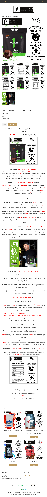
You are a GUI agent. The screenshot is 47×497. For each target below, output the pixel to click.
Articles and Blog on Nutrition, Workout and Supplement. (11, 478)
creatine (38, 305)
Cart (44, 1)
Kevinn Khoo (23, 400)
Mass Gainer (18, 135)
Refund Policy (24, 494)
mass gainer (19, 173)
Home (3, 16)
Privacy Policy (18, 494)
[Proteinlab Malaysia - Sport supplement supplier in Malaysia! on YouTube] (29, 475)
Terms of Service (13, 494)
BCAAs (19, 348)
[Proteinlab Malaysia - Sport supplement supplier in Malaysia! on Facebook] (25, 475)
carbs (22, 330)
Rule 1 (19, 169)
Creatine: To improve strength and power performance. (14, 313)
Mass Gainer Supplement (29, 169)
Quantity (3, 121)
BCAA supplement (34, 304)
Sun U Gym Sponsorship (6, 479)
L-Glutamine (12, 305)
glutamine (21, 345)
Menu (4, 1)
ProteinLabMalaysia (23, 395)
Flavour (3, 116)
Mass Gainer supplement (35, 171)
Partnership (4, 475)
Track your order (4, 476)
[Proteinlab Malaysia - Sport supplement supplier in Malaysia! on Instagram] (27, 475)
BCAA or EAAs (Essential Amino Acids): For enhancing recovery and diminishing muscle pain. (22, 315)
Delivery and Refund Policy (32, 494)
